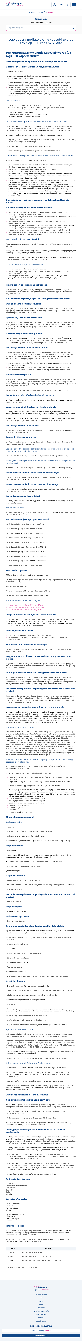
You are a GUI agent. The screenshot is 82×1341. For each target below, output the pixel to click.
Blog (41, 1304)
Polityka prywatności (41, 1311)
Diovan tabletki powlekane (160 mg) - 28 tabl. (26, 605)
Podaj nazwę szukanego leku (41, 23)
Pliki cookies (41, 1314)
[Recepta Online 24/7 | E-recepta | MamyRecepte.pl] (14, 5)
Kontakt (41, 1318)
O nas (41, 1298)
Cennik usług (41, 1321)
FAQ (41, 1301)
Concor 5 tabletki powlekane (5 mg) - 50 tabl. (26, 607)
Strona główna (41, 1294)
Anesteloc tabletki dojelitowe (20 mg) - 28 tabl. (26, 609)
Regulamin (41, 1308)
